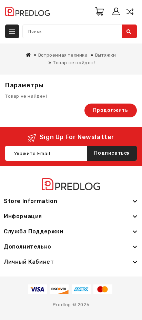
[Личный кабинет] (116, 11)
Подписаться (112, 153)
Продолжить (110, 110)
